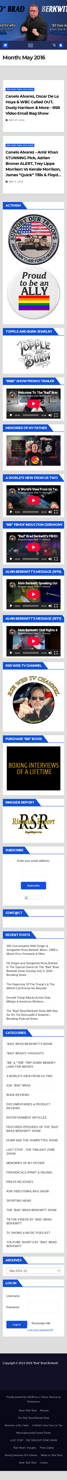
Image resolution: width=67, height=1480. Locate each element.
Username (13, 1296)
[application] (33, 404)
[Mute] (50, 415)
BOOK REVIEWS (17, 1094)
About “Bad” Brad (27, 1410)
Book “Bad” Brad (27, 1462)
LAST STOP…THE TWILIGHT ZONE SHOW (33, 1440)
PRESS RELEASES (19, 1181)
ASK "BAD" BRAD (18, 1085)
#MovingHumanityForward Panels (33, 1433)
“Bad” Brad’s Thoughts (24, 1447)
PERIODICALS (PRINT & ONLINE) (29, 1172)
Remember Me (41, 1323)
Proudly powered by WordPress (22, 1397)
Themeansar (33, 1401)
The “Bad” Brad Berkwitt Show (33, 1418)
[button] (54, 45)
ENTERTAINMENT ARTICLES (26, 1117)
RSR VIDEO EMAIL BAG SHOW (20, 89)
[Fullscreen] (56, 415)
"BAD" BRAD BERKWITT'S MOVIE (29, 1043)
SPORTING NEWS (18, 1200)
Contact (44, 1462)
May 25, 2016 (17, 120)
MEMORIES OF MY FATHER (25, 1163)
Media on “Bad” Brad (51, 1455)
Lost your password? (40, 1330)
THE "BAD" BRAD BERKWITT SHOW (31, 1210)
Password (12, 1307)
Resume (44, 1410)
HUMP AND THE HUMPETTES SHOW (32, 1140)
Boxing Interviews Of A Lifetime (21, 1455)
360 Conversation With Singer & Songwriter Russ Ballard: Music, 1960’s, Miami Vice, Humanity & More (32, 949)
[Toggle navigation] (30, 45)
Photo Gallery (47, 1447)
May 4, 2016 (16, 182)
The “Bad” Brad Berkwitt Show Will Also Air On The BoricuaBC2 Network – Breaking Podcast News (32, 1014)
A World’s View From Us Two (47, 1425)
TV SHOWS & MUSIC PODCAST (28, 1232)
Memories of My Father (17, 1425)
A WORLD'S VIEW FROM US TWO (29, 1076)
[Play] (11, 415)
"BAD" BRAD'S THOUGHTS (25, 1053)
